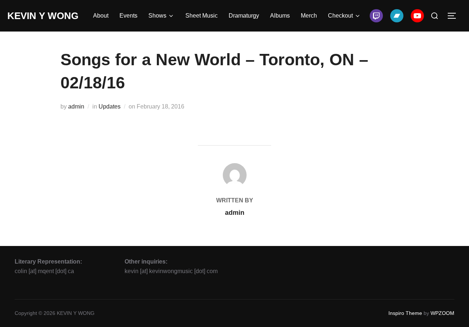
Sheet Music (201, 15)
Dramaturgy (244, 15)
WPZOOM (442, 313)
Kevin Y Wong (42, 15)
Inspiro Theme (405, 313)
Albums (280, 15)
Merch (309, 15)
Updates (110, 106)
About (100, 15)
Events (128, 15)
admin (76, 106)
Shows (157, 15)
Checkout (340, 15)
